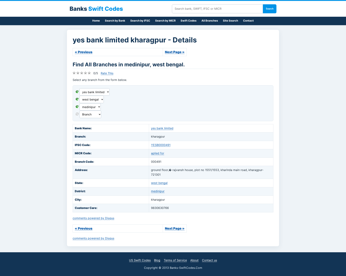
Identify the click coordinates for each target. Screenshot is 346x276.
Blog (157, 260)
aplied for (157, 153)
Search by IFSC (140, 20)
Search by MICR (165, 20)
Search (270, 8)
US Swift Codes (140, 260)
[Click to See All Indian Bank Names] (77, 92)
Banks (96, 8)
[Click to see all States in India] (77, 107)
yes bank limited (162, 128)
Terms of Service (175, 260)
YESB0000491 (160, 145)
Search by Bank (115, 20)
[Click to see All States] (77, 99)
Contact (248, 20)
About (194, 260)
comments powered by (93, 218)
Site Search (230, 20)
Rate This (107, 73)
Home (96, 20)
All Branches (209, 20)
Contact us (209, 260)
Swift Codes (188, 20)
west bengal (159, 183)
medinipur (158, 191)
